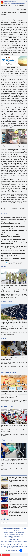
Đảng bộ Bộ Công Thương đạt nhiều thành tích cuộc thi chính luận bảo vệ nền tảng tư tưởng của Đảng (18, 506)
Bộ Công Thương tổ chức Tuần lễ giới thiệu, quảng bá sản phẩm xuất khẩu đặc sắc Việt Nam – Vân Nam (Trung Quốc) (14, 328)
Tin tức (10, 5)
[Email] (24, 9)
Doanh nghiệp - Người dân (8, 372)
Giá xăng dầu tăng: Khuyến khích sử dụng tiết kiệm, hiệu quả (13, 259)
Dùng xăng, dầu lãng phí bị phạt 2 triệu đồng (13, 250)
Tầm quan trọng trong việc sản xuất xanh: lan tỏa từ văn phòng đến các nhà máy (13, 222)
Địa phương (4, 338)
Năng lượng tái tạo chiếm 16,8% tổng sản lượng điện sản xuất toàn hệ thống (12, 235)
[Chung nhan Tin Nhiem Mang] (12, 550)
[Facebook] (20, 550)
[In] (22, 9)
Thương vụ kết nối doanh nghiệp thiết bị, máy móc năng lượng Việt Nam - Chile (18, 500)
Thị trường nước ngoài (7, 301)
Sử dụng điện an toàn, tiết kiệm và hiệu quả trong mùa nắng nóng (13, 227)
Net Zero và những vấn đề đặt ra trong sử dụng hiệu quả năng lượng (14, 242)
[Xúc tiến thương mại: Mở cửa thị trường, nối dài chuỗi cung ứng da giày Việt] (14, 348)
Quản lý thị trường (6, 440)
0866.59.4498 (16, 539)
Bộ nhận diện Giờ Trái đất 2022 (9, 256)
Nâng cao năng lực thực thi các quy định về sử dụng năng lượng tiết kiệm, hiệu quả (14, 247)
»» (21, 263)
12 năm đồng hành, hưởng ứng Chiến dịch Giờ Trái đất (14, 231)
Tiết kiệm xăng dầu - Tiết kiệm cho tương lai (13, 239)
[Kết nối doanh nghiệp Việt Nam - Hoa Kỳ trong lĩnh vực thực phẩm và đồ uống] (5, 486)
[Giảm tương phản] (26, 9)
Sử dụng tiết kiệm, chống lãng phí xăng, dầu (13, 253)
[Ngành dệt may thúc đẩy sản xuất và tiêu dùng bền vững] (14, 416)
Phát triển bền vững (19, 5)
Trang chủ (4, 5)
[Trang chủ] (13, 2)
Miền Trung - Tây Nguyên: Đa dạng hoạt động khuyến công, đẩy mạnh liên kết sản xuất (18, 493)
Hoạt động (4, 266)
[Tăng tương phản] (25, 9)
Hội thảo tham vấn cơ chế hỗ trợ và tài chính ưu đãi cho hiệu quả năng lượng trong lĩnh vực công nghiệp (14, 218)
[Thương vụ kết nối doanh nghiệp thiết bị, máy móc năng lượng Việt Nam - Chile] (5, 499)
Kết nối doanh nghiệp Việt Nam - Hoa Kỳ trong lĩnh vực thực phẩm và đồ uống (18, 487)
